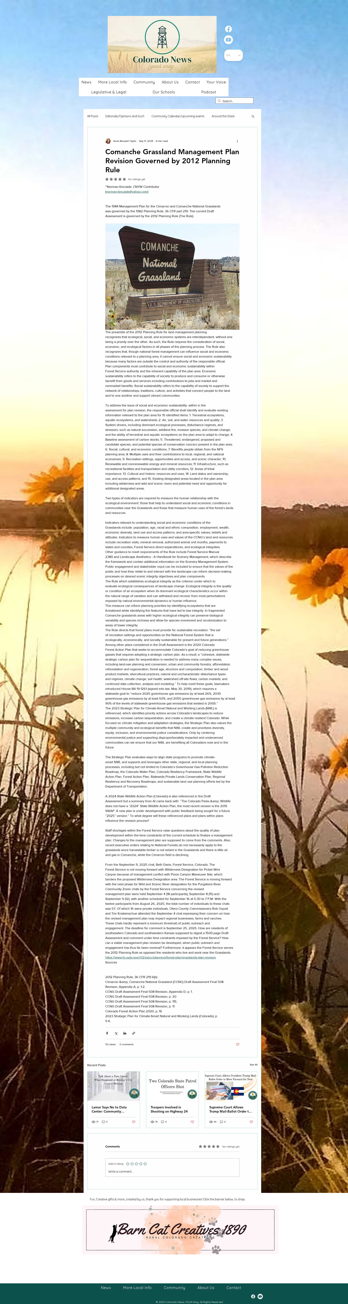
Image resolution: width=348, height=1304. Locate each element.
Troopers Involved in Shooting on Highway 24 (169, 1109)
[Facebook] (228, 29)
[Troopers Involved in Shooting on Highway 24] (172, 1086)
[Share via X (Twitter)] (116, 1033)
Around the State (223, 116)
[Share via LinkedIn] (125, 1033)
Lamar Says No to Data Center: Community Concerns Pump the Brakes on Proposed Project (112, 1109)
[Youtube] (228, 39)
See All (254, 1064)
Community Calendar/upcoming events (178, 116)
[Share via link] (133, 1033)
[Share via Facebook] (107, 1033)
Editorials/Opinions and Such (124, 116)
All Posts (92, 116)
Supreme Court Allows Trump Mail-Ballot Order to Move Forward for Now (230, 1109)
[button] (86, 82)
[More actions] (237, 141)
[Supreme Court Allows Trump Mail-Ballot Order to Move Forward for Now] (231, 1086)
